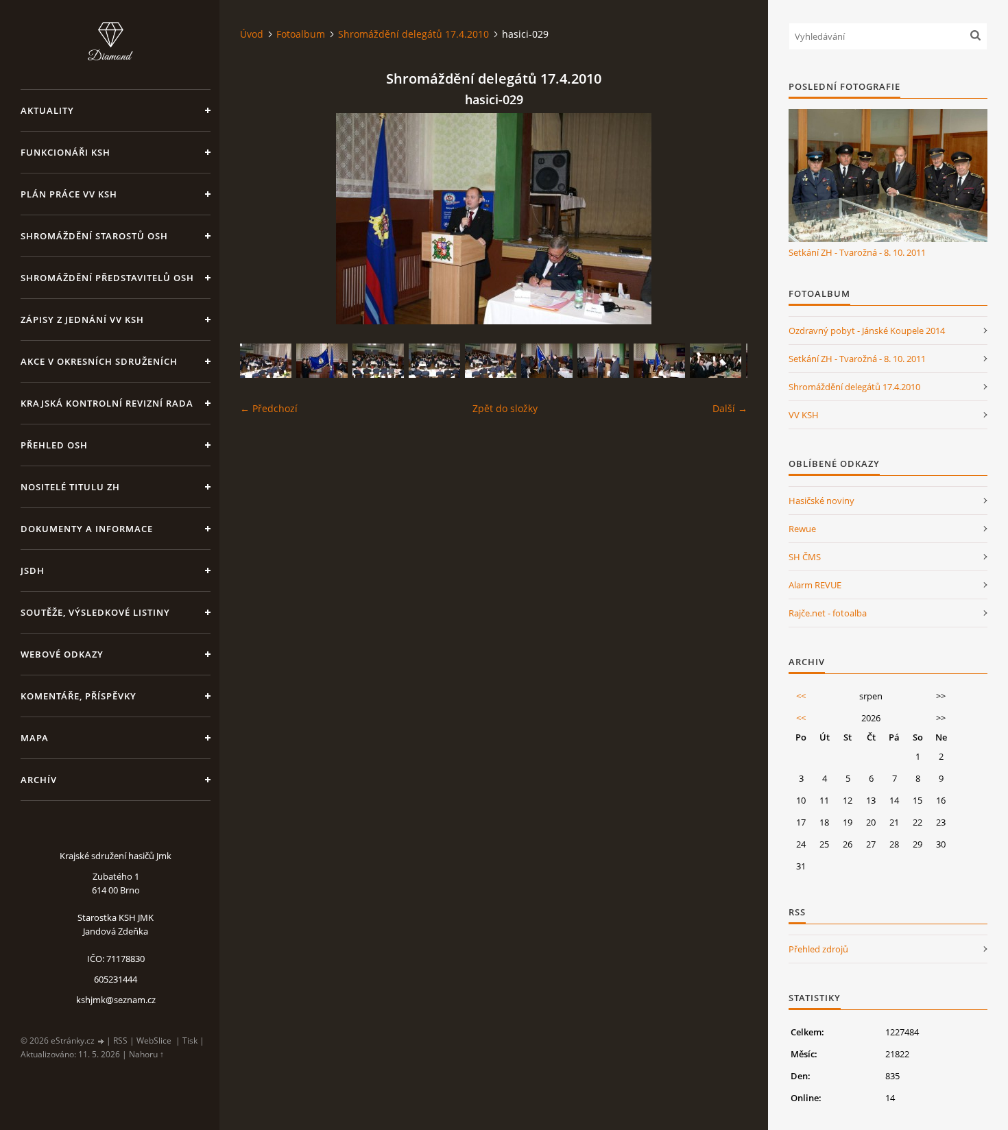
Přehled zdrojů (818, 949)
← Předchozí (269, 408)
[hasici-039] (603, 361)
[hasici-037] (659, 361)
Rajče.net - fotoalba (828, 613)
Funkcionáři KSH (65, 152)
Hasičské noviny (821, 500)
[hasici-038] (547, 361)
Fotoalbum (300, 33)
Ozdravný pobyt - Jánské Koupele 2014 (867, 330)
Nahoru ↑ (146, 1054)
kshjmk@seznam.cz (116, 1000)
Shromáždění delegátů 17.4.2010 (413, 33)
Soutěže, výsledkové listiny (95, 612)
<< (801, 696)
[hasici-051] (434, 361)
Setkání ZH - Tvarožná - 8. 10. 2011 (857, 252)
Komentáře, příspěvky (78, 696)
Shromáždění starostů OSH (94, 236)
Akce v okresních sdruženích (99, 361)
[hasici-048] (490, 361)
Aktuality (47, 110)
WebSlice (153, 1040)
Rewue (802, 528)
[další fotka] (725, 218)
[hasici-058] (322, 361)
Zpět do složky (505, 408)
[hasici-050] (265, 361)
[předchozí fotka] (262, 218)
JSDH (33, 570)
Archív (39, 779)
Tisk (189, 1040)
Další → (729, 408)
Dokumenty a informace (87, 528)
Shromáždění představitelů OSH (107, 278)
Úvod (251, 33)
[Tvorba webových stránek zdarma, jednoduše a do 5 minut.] (101, 1041)
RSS (120, 1040)
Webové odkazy (62, 654)
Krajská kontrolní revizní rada (107, 403)
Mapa (35, 738)
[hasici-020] (715, 361)
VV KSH (804, 415)
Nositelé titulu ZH (70, 487)
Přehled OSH (54, 445)
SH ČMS (805, 557)
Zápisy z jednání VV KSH (82, 319)
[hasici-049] (378, 361)
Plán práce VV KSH (69, 194)
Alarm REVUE (815, 585)
